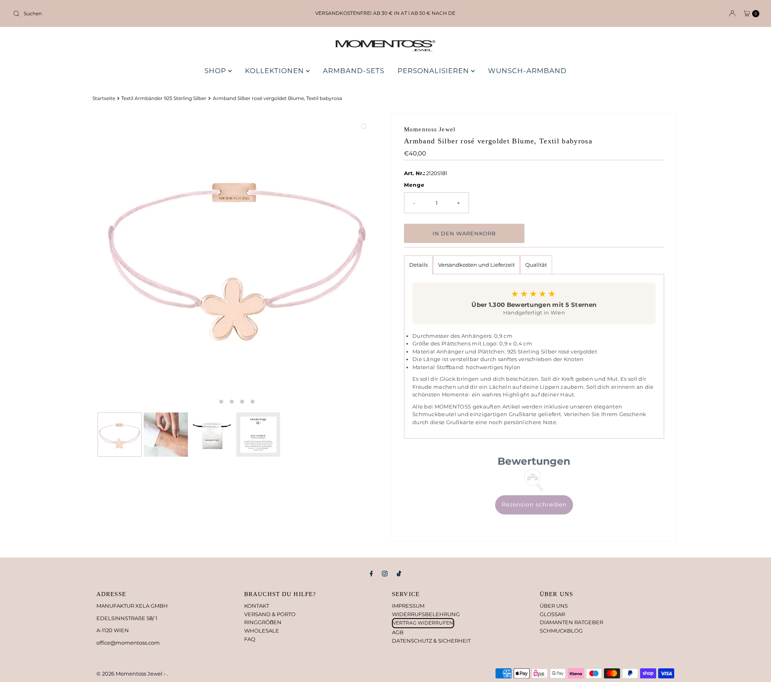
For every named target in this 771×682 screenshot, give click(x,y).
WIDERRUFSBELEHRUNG (426, 614)
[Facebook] (371, 574)
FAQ (249, 639)
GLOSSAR (552, 614)
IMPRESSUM (408, 605)
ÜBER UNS (554, 605)
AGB (398, 632)
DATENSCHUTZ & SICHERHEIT (431, 640)
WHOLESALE (261, 630)
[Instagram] (385, 574)
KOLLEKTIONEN (275, 71)
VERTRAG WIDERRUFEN (423, 623)
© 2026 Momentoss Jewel (130, 673)
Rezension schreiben (534, 504)
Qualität (536, 264)
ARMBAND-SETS (353, 71)
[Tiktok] (399, 574)
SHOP (216, 71)
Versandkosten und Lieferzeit (476, 264)
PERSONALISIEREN (434, 71)
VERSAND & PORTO (270, 614)
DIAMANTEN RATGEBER (571, 622)
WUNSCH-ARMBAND (527, 71)
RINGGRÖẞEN (262, 622)
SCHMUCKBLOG (561, 630)
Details (418, 264)
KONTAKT (256, 605)
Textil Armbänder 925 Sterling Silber (163, 98)
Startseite (103, 98)
